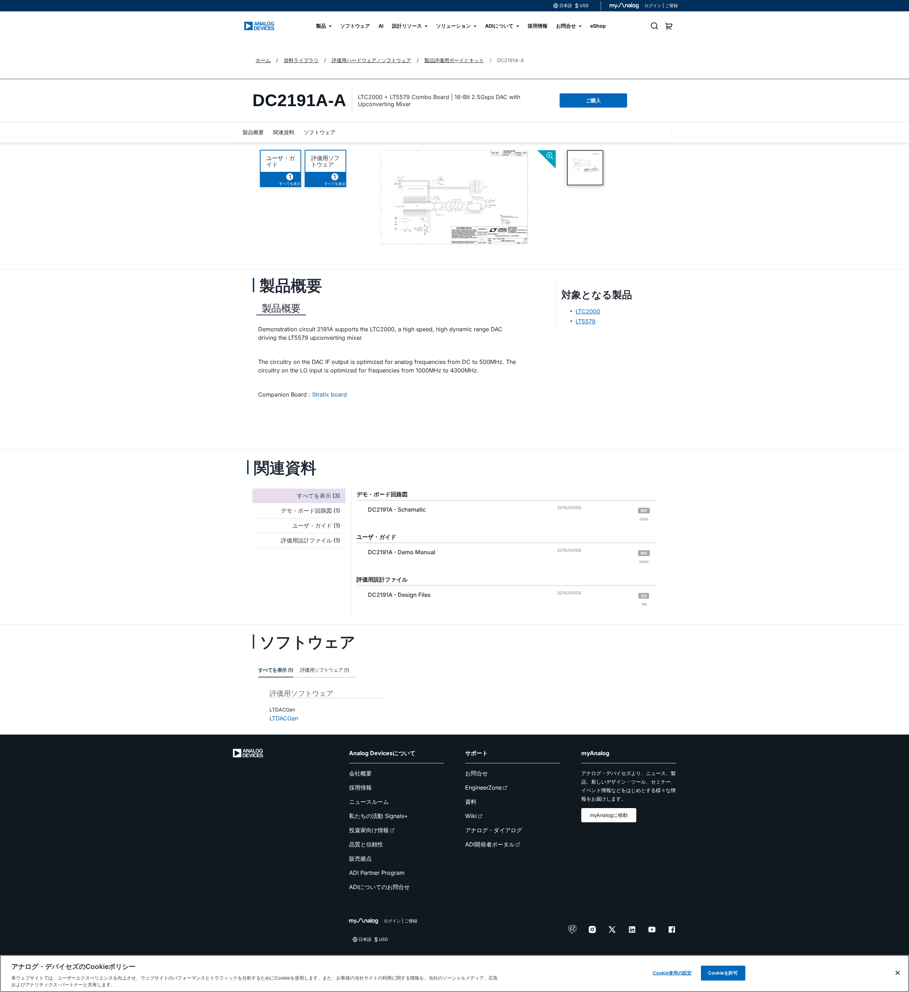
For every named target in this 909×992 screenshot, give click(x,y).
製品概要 (253, 132)
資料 (471, 801)
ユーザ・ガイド (280, 161)
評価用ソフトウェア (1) (324, 670)
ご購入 (593, 100)
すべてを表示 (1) (275, 670)
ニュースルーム (369, 801)
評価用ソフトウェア (325, 161)
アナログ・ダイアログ (493, 830)
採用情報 (360, 787)
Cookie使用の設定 (672, 973)
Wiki (471, 815)
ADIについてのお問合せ (379, 886)
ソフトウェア (320, 132)
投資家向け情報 (369, 830)
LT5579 (585, 321)
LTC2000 (588, 311)
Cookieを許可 (723, 973)
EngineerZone (483, 787)
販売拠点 (360, 858)
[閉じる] (897, 973)
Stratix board (329, 394)
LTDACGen (284, 718)
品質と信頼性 (366, 844)
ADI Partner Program (376, 872)
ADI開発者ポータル (490, 844)
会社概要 (360, 773)
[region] (454, 973)
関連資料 (283, 132)
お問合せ (476, 773)
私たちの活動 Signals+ (378, 815)
